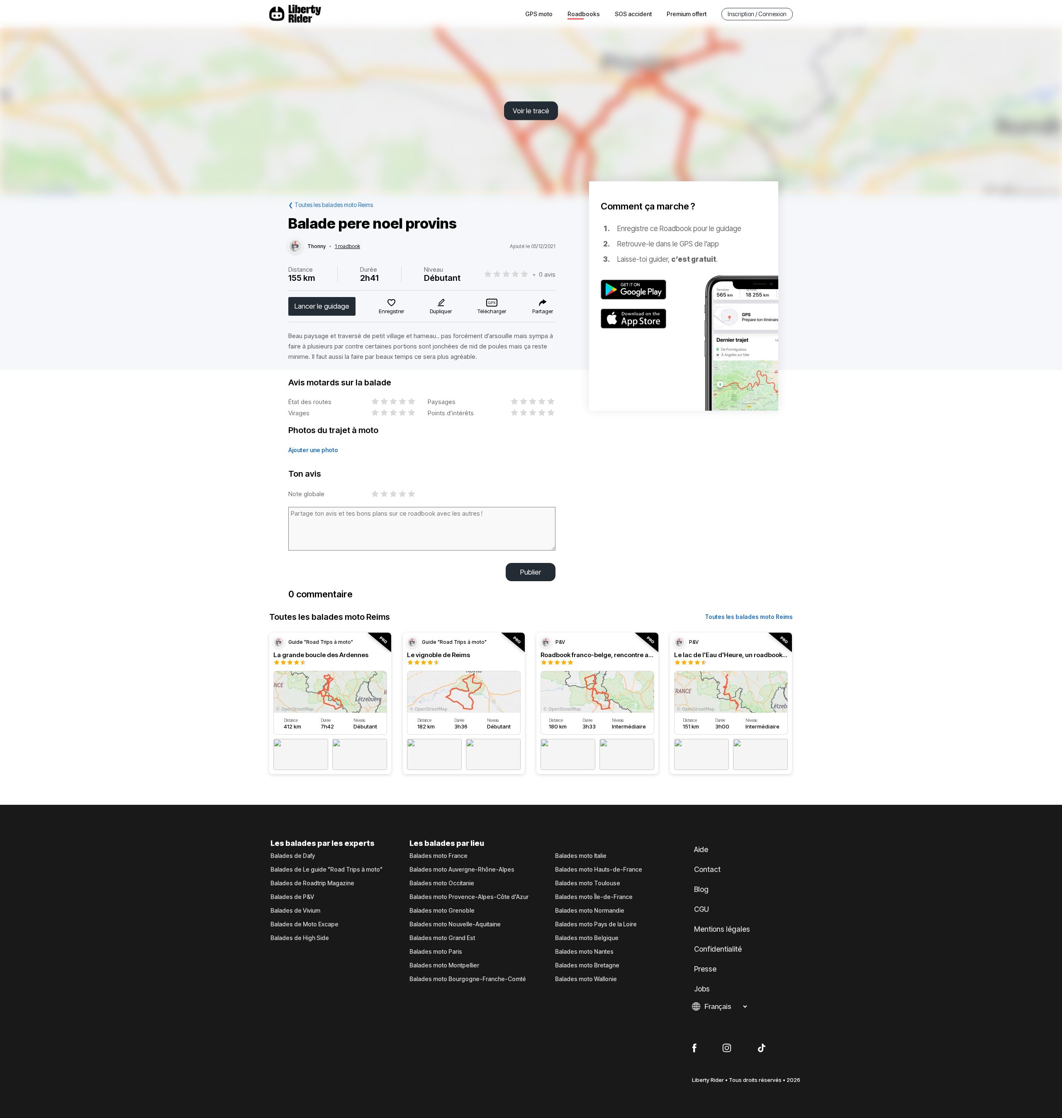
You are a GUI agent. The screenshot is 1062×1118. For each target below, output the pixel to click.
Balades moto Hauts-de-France (598, 869)
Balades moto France (438, 856)
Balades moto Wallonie (586, 979)
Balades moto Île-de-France (594, 897)
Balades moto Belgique (587, 938)
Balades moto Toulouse (587, 883)
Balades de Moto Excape (304, 924)
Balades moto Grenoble (442, 910)
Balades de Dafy (292, 856)
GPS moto (539, 13)
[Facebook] (694, 1048)
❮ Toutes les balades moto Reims (330, 204)
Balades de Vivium (295, 910)
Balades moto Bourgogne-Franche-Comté (467, 979)
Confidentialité (718, 949)
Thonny (316, 246)
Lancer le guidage (322, 306)
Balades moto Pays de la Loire (596, 924)
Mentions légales (722, 929)
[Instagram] (726, 1048)
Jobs (702, 989)
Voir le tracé (531, 111)
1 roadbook (347, 246)
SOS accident (633, 13)
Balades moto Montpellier (444, 965)
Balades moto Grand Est (442, 938)
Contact (707, 869)
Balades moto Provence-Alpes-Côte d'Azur (469, 897)
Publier (530, 572)
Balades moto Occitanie (441, 883)
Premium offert (686, 13)
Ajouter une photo (313, 449)
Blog (701, 889)
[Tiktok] (761, 1048)
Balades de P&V (292, 897)
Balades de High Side (299, 938)
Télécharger (491, 311)
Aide (701, 849)
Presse (705, 969)
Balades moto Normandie (589, 910)
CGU (701, 909)
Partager (542, 311)
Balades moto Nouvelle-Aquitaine (455, 924)
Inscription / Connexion (757, 13)
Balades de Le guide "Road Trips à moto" (326, 869)
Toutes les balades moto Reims (749, 616)
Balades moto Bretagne (587, 965)
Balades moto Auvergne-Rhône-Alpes (461, 869)
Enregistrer (391, 311)
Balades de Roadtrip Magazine (312, 883)
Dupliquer (441, 311)
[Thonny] (295, 246)
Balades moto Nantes (584, 952)
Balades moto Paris (435, 952)
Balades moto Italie (581, 856)
